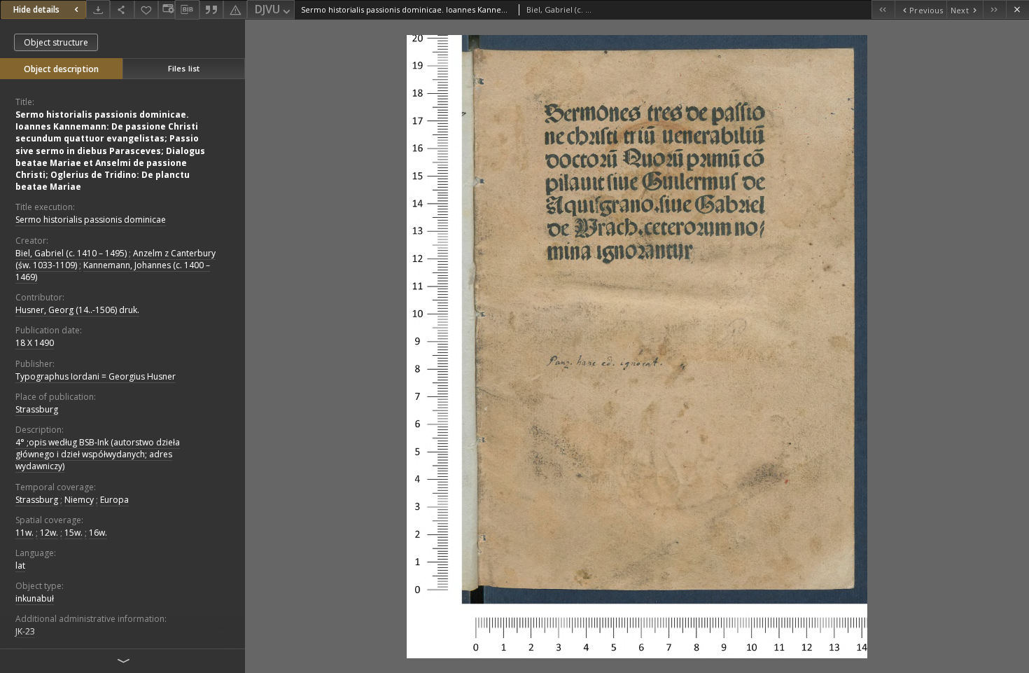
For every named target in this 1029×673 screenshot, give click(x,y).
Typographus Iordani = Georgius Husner (95, 376)
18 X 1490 (34, 343)
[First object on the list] (883, 9)
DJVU (267, 9)
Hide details (36, 9)
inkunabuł (34, 598)
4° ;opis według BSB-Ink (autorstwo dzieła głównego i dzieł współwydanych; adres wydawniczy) (97, 454)
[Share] (122, 9)
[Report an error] (235, 9)
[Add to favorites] (146, 9)
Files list (184, 68)
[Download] (98, 9)
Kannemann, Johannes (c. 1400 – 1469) (112, 271)
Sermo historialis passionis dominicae (90, 220)
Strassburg (36, 409)
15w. (73, 533)
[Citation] (211, 9)
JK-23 (25, 631)
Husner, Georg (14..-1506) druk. (77, 310)
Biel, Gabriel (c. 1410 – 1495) (71, 253)
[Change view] (166, 9)
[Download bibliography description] (187, 10)
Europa (114, 500)
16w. (98, 533)
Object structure (56, 42)
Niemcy (79, 500)
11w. (24, 533)
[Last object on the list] (994, 9)
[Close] (1017, 9)
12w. (49, 533)
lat (20, 565)
